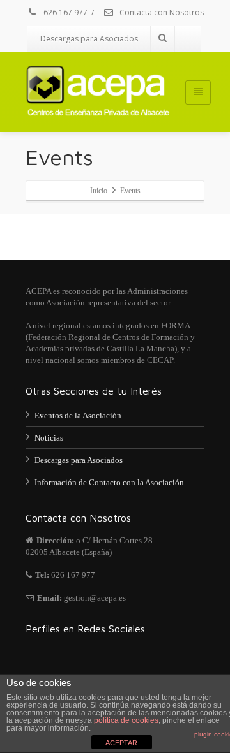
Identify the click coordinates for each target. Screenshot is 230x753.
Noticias (48, 437)
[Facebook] (188, 39)
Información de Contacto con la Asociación (109, 482)
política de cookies (126, 720)
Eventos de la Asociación (77, 415)
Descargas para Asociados (89, 38)
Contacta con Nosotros (161, 12)
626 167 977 (65, 12)
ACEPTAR (121, 743)
